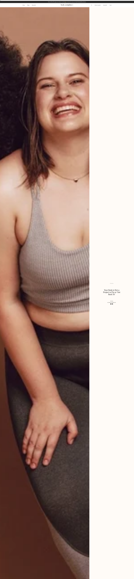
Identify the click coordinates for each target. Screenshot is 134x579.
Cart (110, 5)
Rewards (34, 5)
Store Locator (98, 5)
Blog (28, 5)
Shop (24, 5)
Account (105, 5)
